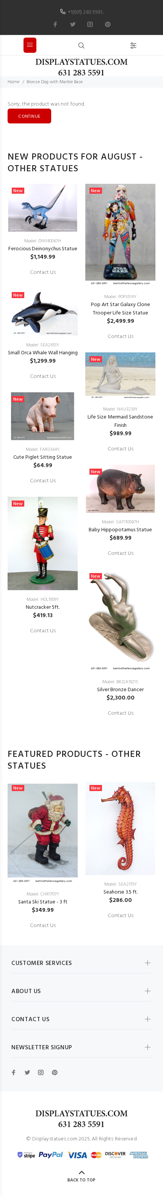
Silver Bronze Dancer (120, 689)
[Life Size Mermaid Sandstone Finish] (120, 376)
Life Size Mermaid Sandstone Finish (120, 421)
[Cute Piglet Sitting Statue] (43, 416)
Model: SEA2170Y (120, 884)
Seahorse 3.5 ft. (120, 892)
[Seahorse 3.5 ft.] (120, 828)
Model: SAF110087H (120, 522)
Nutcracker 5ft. (43, 607)
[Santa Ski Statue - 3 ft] (43, 833)
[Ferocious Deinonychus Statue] (43, 208)
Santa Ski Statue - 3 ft (42, 902)
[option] (43, 409)
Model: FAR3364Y (43, 449)
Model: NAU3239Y (120, 409)
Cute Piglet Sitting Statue (42, 457)
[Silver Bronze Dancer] (120, 621)
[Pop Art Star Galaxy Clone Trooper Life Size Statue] (120, 235)
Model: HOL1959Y (43, 599)
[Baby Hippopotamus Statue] (120, 489)
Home (13, 82)
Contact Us (43, 272)
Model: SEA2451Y (42, 345)
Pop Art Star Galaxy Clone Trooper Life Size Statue (120, 308)
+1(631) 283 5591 (85, 12)
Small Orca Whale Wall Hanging (43, 353)
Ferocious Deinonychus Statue (42, 249)
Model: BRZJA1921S (120, 682)
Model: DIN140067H (42, 241)
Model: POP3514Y (120, 297)
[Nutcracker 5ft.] (43, 544)
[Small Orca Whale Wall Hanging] (43, 312)
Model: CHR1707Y (43, 894)
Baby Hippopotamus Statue (120, 530)
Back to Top (81, 1180)
